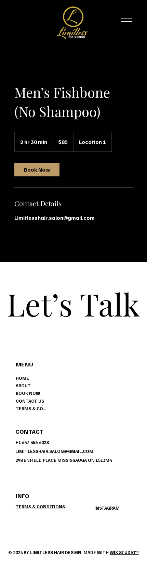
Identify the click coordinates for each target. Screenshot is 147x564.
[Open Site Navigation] (127, 20)
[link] (36, 169)
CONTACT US (30, 401)
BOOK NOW (28, 393)
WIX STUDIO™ (124, 552)
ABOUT (23, 385)
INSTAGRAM (107, 508)
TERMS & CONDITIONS (31, 408)
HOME (22, 378)
